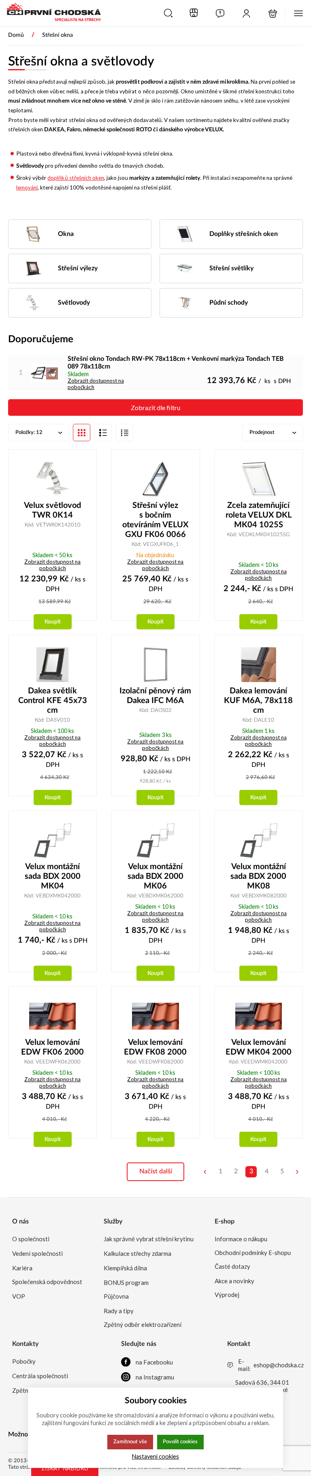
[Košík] (273, 13)
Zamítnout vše (130, 1441)
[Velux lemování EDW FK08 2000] (155, 1016)
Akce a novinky (234, 1280)
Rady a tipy (119, 1310)
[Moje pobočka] (194, 13)
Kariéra (22, 1268)
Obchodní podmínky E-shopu (253, 1252)
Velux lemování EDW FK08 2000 (155, 1047)
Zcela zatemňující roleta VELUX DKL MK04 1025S (259, 515)
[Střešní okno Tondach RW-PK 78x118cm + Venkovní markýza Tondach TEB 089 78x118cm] (44, 373)
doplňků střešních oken (75, 178)
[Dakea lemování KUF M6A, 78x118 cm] (258, 664)
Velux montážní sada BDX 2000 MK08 (258, 876)
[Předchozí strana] (205, 1171)
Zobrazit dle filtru (155, 407)
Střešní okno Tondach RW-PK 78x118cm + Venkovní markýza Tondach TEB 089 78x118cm (176, 363)
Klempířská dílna (125, 1268)
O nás (20, 1221)
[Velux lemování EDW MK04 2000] (258, 1016)
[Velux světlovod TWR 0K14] (52, 479)
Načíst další (155, 1171)
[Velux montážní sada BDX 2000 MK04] (52, 840)
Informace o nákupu (241, 1238)
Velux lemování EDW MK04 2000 (259, 1047)
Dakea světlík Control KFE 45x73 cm (52, 700)
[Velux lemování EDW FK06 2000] (52, 1016)
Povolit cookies (180, 1441)
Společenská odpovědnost (47, 1281)
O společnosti (30, 1238)
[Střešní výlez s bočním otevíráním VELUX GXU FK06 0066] (155, 479)
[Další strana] (297, 1171)
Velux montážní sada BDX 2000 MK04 (53, 876)
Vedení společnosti (37, 1253)
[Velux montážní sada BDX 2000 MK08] (258, 840)
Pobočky (24, 1361)
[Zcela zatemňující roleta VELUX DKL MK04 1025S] (258, 479)
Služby (113, 1221)
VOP (18, 1296)
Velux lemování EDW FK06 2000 (52, 1047)
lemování (27, 187)
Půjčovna (116, 1296)
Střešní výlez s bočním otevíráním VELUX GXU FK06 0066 (155, 520)
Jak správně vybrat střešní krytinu (149, 1238)
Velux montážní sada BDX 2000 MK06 (155, 876)
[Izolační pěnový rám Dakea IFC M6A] (155, 664)
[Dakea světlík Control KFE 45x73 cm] (52, 664)
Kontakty (25, 1344)
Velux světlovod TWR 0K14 (52, 510)
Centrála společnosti (40, 1375)
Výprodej (227, 1294)
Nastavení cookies (155, 1456)
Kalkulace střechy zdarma (137, 1253)
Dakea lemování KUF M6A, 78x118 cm (258, 700)
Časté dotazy (232, 1266)
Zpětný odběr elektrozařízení (142, 1324)
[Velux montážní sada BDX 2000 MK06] (155, 840)
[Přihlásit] (246, 13)
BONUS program (126, 1282)
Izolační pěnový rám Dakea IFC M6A (155, 696)
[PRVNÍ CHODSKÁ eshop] (50, 13)
